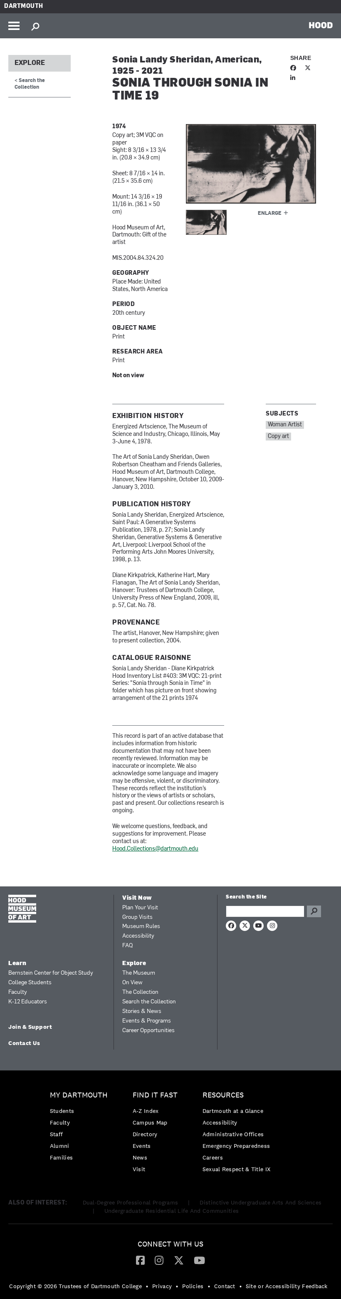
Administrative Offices (233, 1134)
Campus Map (150, 1122)
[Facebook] (140, 1260)
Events (142, 1146)
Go (314, 911)
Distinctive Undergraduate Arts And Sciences (260, 1202)
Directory (145, 1134)
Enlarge (270, 213)
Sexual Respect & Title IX (237, 1169)
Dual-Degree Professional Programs (130, 1202)
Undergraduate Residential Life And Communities (171, 1210)
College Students (30, 983)
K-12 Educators (27, 1002)
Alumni (59, 1146)
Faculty (17, 992)
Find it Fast (155, 1095)
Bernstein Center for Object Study (50, 973)
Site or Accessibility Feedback (287, 1286)
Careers (213, 1157)
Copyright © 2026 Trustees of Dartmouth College (75, 1286)
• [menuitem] (147, 1286)
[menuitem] (81, 1128)
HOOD (321, 25)
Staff (56, 1134)
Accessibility (138, 936)
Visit (139, 1169)
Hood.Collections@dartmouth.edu (155, 849)
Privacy (162, 1286)
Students (62, 1111)
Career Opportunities (148, 1031)
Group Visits (137, 917)
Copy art (278, 436)
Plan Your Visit (140, 908)
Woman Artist (285, 425)
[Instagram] (159, 1260)
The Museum (138, 973)
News (140, 1157)
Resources (223, 1095)
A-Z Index (146, 1111)
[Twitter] (179, 1260)
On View (132, 983)
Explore (30, 63)
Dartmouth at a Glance (233, 1111)
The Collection (140, 992)
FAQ (127, 946)
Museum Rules (141, 926)
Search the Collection (149, 1002)
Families (61, 1157)
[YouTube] (199, 1260)
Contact (224, 1286)
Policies (192, 1286)
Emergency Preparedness (236, 1146)
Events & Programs (146, 1021)
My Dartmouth (79, 1095)
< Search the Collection (30, 84)
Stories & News (141, 1011)
